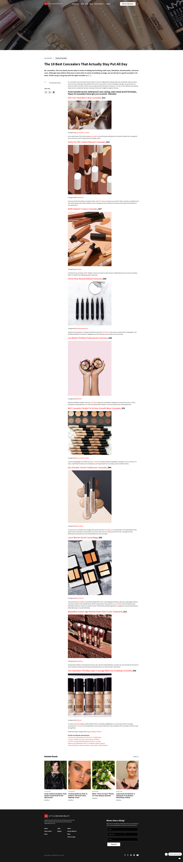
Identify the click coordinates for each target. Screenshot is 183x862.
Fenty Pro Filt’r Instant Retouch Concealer (86, 142)
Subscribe (114, 844)
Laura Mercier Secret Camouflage (83, 538)
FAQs (68, 834)
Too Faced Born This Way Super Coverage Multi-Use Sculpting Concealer (100, 671)
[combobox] (116, 834)
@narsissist (78, 269)
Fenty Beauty (102, 201)
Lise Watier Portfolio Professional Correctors (87, 338)
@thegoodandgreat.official (93, 732)
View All (136, 756)
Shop (86, 4)
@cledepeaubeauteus (81, 329)
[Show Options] (130, 834)
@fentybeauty (79, 197)
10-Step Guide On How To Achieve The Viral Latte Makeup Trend (77, 796)
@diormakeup (79, 526)
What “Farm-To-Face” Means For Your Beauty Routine (103, 795)
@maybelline (79, 661)
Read (82, 4)
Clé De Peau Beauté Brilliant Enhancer (85, 279)
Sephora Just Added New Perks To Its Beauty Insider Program (86, 743)
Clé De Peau (106, 332)
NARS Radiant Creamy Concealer (82, 209)
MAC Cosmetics (95, 462)
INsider (108, 4)
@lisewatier (78, 399)
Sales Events (75, 4)
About (91, 4)
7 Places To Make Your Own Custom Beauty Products (84, 739)
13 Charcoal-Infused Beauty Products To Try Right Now (84, 737)
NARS (85, 273)
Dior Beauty (108, 530)
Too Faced (79, 726)
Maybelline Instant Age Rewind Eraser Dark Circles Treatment (95, 612)
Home (46, 828)
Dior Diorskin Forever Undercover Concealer (87, 468)
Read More (46, 800)
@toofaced (78, 720)
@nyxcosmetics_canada (82, 133)
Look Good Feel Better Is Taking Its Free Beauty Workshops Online (125, 796)
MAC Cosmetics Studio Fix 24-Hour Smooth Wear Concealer (94, 408)
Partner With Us (99, 4)
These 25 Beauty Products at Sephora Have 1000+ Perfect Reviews (88, 745)
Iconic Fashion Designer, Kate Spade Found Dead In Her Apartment (55, 796)
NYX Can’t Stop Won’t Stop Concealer (84, 98)
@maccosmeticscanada (82, 458)
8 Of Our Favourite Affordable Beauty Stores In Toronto (84, 741)
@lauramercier (79, 598)
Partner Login (71, 837)
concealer (94, 136)
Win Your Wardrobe (127, 4)
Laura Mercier (118, 604)
